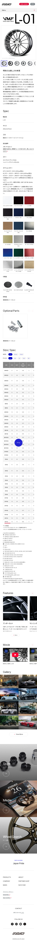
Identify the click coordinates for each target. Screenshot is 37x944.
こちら (22, 912)
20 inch (15, 354)
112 (19, 358)
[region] (18, 442)
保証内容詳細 (6, 898)
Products (7, 877)
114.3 (24, 358)
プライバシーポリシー (8, 892)
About (20, 877)
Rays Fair (22, 885)
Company (6, 881)
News (5, 885)
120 (28, 358)
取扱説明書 (6, 895)
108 (15, 358)
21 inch (21, 354)
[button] (32, 593)
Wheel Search (24, 4)
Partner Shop (23, 881)
